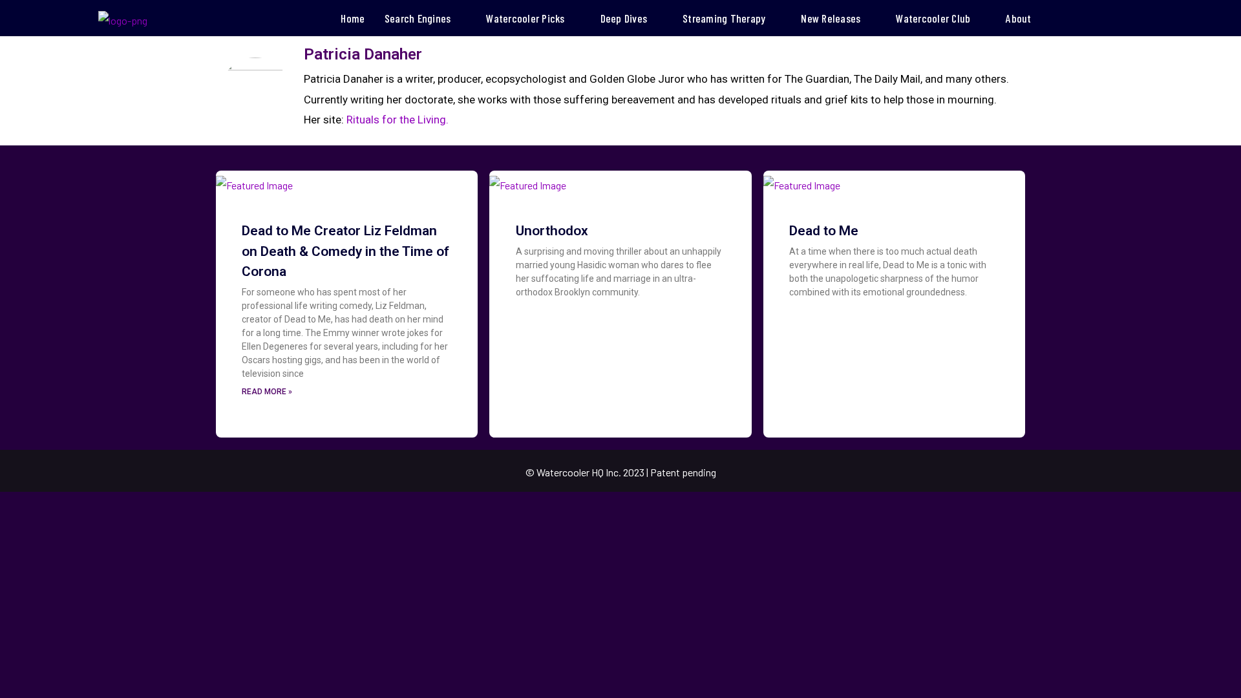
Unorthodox (552, 230)
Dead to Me (823, 230)
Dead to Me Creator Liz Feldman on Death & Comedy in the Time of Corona (345, 251)
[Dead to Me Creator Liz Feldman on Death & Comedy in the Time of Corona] (254, 181)
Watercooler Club (933, 18)
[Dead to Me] (801, 181)
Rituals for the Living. (397, 119)
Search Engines (418, 18)
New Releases (830, 18)
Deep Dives (624, 18)
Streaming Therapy (724, 18)
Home (353, 18)
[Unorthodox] (527, 181)
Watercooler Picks (525, 18)
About (1018, 18)
